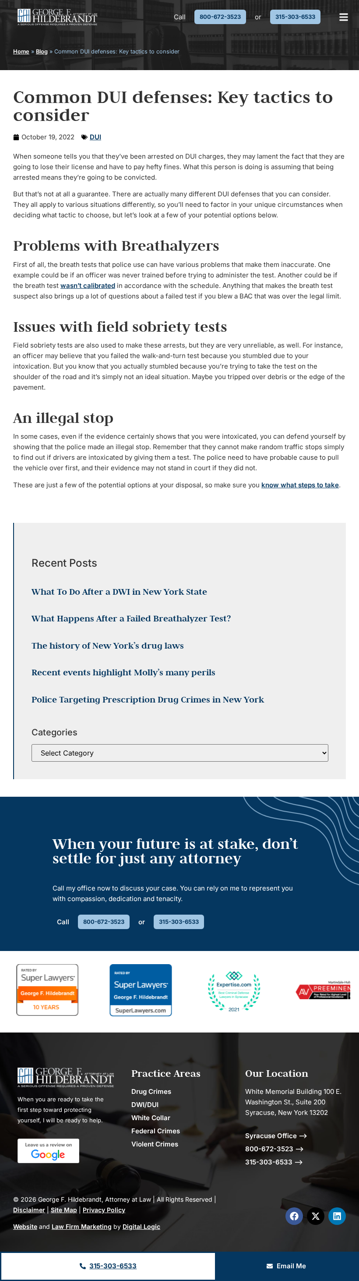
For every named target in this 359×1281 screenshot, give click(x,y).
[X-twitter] (315, 1216)
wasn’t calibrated (87, 285)
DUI (95, 137)
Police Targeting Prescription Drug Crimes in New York (148, 699)
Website (25, 1226)
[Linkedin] (337, 1216)
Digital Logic (141, 1226)
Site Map (64, 1210)
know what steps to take (300, 485)
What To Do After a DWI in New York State (119, 591)
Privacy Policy (104, 1210)
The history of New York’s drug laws (108, 645)
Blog (42, 51)
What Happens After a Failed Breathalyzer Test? (131, 618)
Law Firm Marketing (82, 1226)
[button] (344, 17)
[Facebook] (294, 1216)
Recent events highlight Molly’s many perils (123, 672)
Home (21, 51)
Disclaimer (29, 1210)
